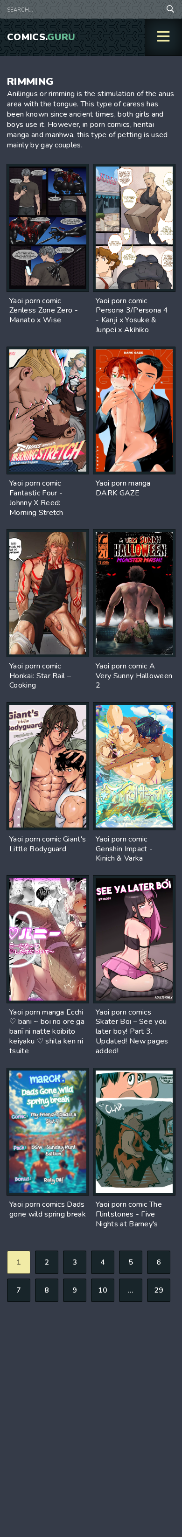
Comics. (41, 37)
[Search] (170, 9)
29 (159, 1290)
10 (103, 1290)
